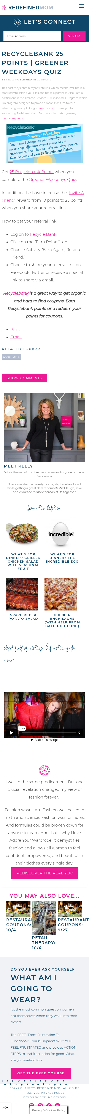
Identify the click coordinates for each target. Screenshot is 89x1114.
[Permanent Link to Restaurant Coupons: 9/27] (70, 915)
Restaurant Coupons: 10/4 (22, 925)
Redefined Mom (27, 7)
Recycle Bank (43, 234)
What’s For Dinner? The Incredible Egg (62, 557)
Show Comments (24, 378)
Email (16, 337)
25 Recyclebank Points (32, 171)
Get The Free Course (41, 1073)
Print (15, 329)
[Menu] (81, 6)
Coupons (44, 79)
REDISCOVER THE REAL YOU (44, 873)
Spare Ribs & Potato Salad (23, 617)
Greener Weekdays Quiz (52, 179)
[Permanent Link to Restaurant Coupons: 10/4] (18, 915)
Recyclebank (16, 293)
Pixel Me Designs (53, 1097)
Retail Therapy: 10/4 (43, 942)
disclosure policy (12, 118)
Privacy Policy (52, 1092)
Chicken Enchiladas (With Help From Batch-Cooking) (62, 620)
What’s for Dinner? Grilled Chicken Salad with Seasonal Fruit (23, 561)
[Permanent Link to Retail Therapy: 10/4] (44, 932)
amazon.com (47, 108)
